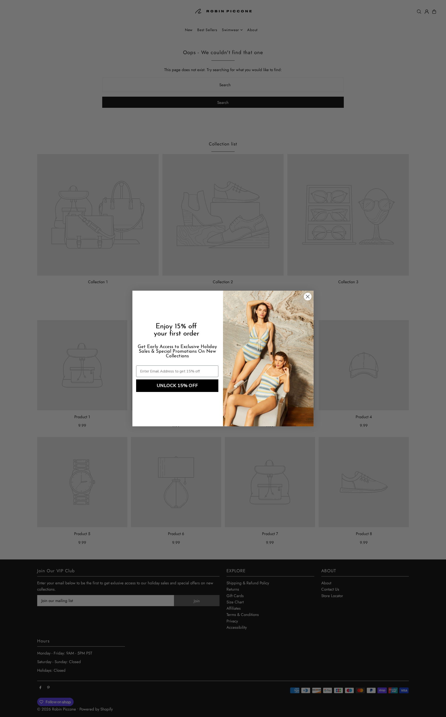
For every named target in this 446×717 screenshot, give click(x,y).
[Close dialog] (308, 297)
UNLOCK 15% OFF (177, 385)
